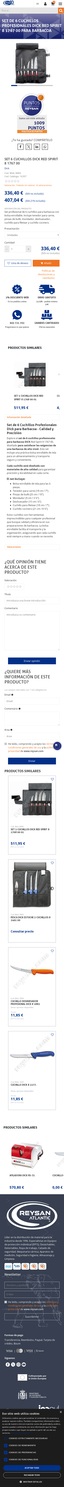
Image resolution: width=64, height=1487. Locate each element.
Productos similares (22, 771)
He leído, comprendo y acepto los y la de (33, 747)
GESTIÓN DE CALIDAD (34, 1266)
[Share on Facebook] (20, 147)
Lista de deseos (19, 263)
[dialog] (32, 1448)
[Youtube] (23, 1364)
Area (7, 729)
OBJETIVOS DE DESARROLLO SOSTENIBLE (8, 1266)
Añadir (47, 263)
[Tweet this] (28, 147)
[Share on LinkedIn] (36, 147)
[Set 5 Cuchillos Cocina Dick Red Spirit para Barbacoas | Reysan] (32, 799)
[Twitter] (12, 1364)
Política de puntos (32, 131)
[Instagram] (18, 1364)
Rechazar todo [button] (32, 1475)
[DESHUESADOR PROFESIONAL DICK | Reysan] (32, 1055)
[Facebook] (7, 1364)
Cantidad (9, 242)
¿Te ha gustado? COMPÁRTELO (32, 140)
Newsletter (12, 1274)
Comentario (11, 608)
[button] (14, 85)
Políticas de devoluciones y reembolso (46, 274)
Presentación (11, 228)
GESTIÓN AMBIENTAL (42, 1266)
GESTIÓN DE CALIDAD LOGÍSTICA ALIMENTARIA (17, 1266)
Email (7, 694)
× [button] (61, 1412)
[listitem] (31, 384)
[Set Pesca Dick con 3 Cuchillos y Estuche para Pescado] (32, 885)
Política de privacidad (20, 1433)
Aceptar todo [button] (32, 1468)
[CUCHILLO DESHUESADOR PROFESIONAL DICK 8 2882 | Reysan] (32, 971)
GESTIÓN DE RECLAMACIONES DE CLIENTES (25, 1266)
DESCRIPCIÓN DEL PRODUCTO (17, 208)
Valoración (10, 580)
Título (7, 594)
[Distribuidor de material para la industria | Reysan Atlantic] (8, 3)
